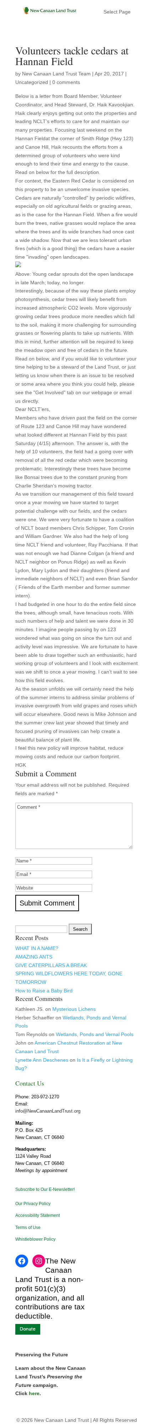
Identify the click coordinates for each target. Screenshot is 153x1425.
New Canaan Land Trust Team (56, 73)
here (34, 1393)
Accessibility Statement (37, 1215)
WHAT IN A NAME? (36, 948)
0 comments (66, 82)
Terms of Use (28, 1227)
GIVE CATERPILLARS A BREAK (51, 965)
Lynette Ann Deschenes (41, 1060)
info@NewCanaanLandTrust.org (47, 1111)
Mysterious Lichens (74, 1009)
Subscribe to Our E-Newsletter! (45, 1189)
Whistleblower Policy (35, 1239)
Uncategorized (31, 82)
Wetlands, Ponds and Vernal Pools (94, 1034)
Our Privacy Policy (33, 1203)
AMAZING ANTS (33, 957)
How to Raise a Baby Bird (44, 990)
